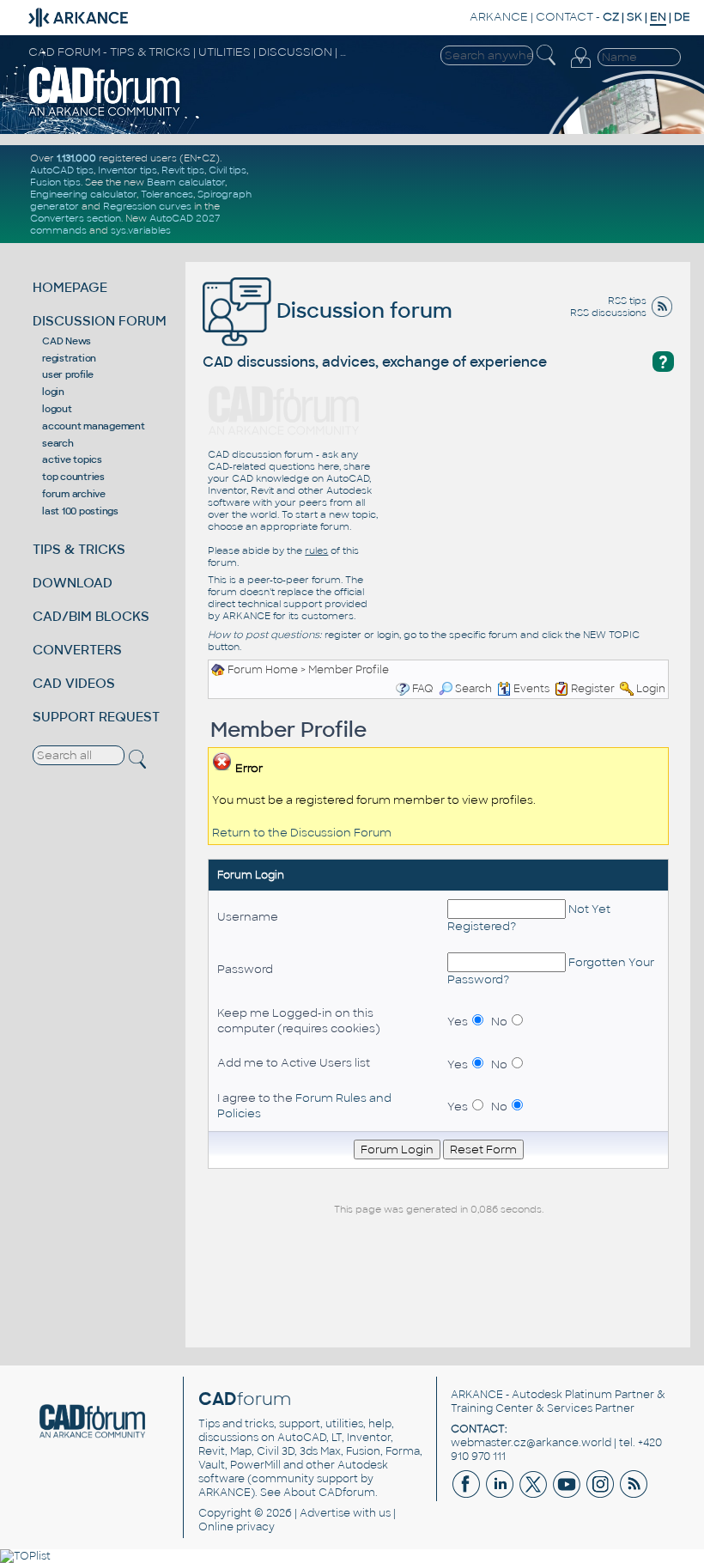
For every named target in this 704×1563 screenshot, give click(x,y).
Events (531, 689)
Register (593, 689)
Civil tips (227, 170)
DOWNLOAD (72, 583)
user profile (68, 374)
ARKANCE (499, 16)
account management (93, 426)
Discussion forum (361, 310)
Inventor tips (127, 170)
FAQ (423, 689)
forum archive (74, 494)
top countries (73, 477)
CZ (611, 16)
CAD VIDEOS (74, 683)
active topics (72, 459)
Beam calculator (186, 182)
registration (69, 358)
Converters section (75, 218)
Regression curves (147, 206)
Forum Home (263, 670)
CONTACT (564, 16)
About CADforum (329, 1492)
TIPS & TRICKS (79, 549)
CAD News (66, 341)
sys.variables (141, 230)
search (58, 443)
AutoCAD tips (62, 170)
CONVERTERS (77, 650)
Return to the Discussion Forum (301, 832)
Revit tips (182, 170)
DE (682, 16)
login (53, 392)
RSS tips (627, 301)
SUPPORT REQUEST (96, 717)
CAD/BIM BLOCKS (91, 616)
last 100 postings (80, 511)
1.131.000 (76, 158)
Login (650, 689)
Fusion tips (55, 182)
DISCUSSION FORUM (100, 321)
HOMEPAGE (70, 287)
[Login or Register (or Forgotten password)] (580, 58)
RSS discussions (608, 313)
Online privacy (236, 1527)
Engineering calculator (83, 194)
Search (473, 689)
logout (57, 409)
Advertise (325, 1513)
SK (634, 16)
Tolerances (167, 194)
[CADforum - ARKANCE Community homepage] (104, 91)
